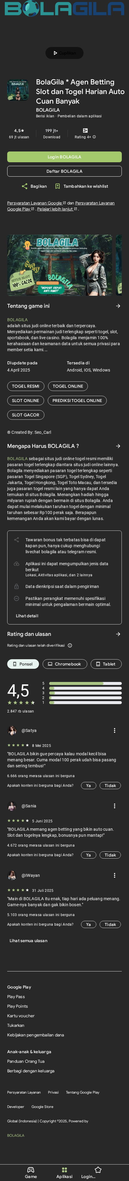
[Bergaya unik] (77, 400)
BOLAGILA (15, 1135)
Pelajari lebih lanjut (55, 209)
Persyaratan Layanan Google (35, 203)
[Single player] (25, 400)
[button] (94, 137)
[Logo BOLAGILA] (64, 8)
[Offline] (25, 414)
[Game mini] (68, 386)
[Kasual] (25, 386)
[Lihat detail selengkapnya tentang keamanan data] (27, 616)
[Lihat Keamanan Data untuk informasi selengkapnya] (118, 446)
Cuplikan (64, 53)
